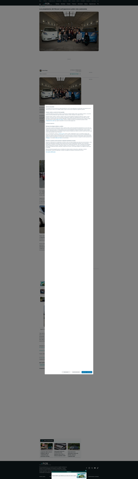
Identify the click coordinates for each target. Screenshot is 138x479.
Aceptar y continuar (87, 372)
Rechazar (66, 372)
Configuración (76, 372)
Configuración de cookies (50, 120)
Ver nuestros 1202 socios (51, 151)
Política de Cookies (59, 119)
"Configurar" (48, 137)
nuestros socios (61, 133)
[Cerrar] (86, 470)
